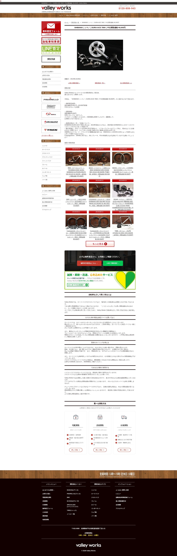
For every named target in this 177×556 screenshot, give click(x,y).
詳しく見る (75, 450)
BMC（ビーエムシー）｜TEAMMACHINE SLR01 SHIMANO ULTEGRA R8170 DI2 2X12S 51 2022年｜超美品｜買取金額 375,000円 (76, 172)
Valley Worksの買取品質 (73, 15)
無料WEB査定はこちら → (89, 263)
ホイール (44, 168)
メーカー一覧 (71, 514)
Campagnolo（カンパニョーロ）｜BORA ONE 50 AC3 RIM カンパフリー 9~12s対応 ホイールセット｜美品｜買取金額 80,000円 (76, 235)
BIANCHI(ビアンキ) (72, 490)
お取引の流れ (94, 15)
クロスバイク (46, 153)
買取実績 (103, 15)
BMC (68, 497)
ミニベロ (44, 145)
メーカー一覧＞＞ (47, 135)
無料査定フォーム (47, 508)
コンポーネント (46, 172)
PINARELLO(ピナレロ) (73, 493)
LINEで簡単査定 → (113, 263)
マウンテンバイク (47, 157)
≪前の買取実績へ (74, 83)
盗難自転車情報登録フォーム (124, 497)
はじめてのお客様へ (48, 71)
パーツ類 (44, 179)
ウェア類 (44, 176)
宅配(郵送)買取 (46, 79)
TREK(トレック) (72, 510)
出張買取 (44, 86)
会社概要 (44, 206)
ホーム (61, 15)
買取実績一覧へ (100, 83)
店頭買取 (44, 83)
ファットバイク (46, 161)
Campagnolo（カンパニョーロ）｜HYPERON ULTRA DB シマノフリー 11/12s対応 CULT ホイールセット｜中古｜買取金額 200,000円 (99, 235)
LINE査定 (45, 512)
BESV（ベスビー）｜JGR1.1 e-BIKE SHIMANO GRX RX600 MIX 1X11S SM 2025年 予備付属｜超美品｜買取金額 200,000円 (99, 172)
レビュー (85, 15)
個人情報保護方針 (47, 202)
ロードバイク (46, 149)
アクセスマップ (46, 209)
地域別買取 (45, 519)
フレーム (44, 164)
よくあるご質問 (113, 15)
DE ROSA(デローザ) (73, 501)
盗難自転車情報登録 (48, 198)
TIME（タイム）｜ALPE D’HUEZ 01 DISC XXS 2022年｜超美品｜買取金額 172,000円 (123, 233)
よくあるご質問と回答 (48, 190)
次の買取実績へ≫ (126, 83)
